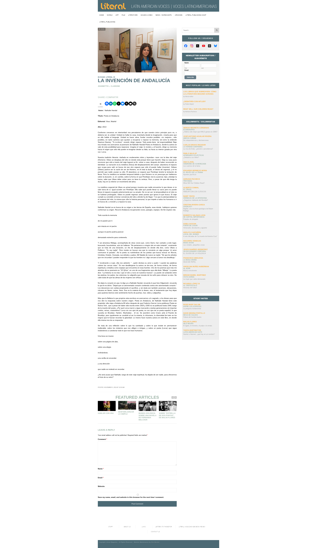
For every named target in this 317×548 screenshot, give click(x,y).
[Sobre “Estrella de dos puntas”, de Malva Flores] (168, 406)
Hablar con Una (106, 413)
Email (101, 478)
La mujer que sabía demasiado (194, 279)
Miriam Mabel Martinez (194, 275)
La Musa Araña (190, 260)
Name (101, 469)
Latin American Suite (192, 332)
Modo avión (188, 243)
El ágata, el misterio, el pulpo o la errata (197, 326)
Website (101, 486)
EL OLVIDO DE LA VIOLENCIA (194, 253)
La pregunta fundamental (192, 308)
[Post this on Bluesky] (123, 104)
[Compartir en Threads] (119, 104)
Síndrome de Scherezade (194, 164)
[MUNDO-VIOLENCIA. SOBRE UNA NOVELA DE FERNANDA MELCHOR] (147, 406)
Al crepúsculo (190, 285)
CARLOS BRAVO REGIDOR (194, 145)
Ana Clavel (188, 162)
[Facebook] (186, 46)
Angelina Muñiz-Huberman (196, 266)
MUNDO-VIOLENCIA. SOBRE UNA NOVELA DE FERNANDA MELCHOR (147, 416)
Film (123, 15)
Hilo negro (188, 323)
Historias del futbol (190, 288)
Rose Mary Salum (191, 305)
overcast (187, 207)
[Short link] (134, 104)
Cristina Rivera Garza (194, 205)
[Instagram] (192, 46)
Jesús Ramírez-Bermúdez (195, 249)
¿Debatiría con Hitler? (194, 101)
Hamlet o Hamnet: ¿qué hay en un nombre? (199, 334)
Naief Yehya (189, 196)
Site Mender (155, 542)
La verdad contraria (192, 147)
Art (117, 15)
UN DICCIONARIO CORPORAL (194, 251)
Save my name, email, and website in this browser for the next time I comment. (131, 497)
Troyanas (187, 181)
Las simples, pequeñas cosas (194, 245)
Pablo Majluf (189, 104)
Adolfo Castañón (192, 232)
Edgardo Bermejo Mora (195, 170)
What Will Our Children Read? (198, 109)
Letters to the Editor (163, 527)
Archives (179, 15)
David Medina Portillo (194, 313)
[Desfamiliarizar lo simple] (127, 405)
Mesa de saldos (190, 315)
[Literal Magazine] (113, 8)
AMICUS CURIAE (189, 138)
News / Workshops (164, 15)
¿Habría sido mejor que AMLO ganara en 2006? (200, 132)
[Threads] (209, 46)
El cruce (187, 189)
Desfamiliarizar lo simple (126, 413)
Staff (110, 527)
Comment (102, 439)
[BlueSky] (215, 46)
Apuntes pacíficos (189, 174)
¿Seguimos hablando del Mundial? (195, 200)
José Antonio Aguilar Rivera (197, 136)
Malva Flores (190, 322)
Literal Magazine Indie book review (192, 527)
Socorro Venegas (192, 241)
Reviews (102, 29)
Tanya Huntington (192, 330)
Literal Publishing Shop (196, 15)
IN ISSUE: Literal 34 (106, 77)
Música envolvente (190, 270)
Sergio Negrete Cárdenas (196, 128)
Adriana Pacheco (191, 111)
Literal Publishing (107, 22)
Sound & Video (147, 15)
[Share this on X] (127, 104)
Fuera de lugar (190, 225)
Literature (133, 15)
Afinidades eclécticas (193, 155)
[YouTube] (203, 46)
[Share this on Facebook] (107, 104)
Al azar (186, 268)
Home (101, 15)
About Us (127, 527)
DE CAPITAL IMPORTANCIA (193, 217)
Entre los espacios (192, 306)
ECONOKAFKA (189, 130)
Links (144, 527)
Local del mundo (191, 234)
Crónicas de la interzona (195, 198)
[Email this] (130, 104)
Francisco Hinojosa (193, 258)
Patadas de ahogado (190, 219)
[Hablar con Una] (107, 406)
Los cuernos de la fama (191, 166)
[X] (197, 46)
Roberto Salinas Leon (194, 215)
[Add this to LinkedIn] (111, 104)
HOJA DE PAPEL (189, 262)
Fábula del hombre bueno (192, 317)
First (186, 68)
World (109, 15)
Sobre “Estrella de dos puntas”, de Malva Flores (167, 415)
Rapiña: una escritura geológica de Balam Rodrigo (198, 210)
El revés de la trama (193, 172)
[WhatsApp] (115, 104)
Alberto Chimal (191, 188)
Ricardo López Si (191, 284)
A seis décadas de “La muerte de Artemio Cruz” (200, 236)
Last (202, 68)
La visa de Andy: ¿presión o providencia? (198, 149)
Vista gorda (188, 277)
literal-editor (189, 96)
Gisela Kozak (189, 224)
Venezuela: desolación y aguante (195, 228)
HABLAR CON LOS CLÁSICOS (194, 192)
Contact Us (155, 532)
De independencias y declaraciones (196, 140)
